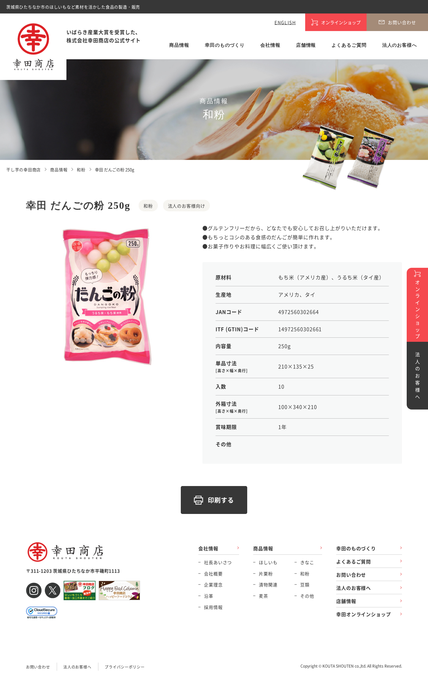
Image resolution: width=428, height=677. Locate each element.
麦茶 (263, 596)
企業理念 (213, 584)
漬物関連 (268, 584)
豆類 (305, 584)
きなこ (307, 562)
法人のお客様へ (399, 45)
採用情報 (213, 607)
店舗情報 (306, 45)
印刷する (221, 500)
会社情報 (270, 45)
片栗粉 (266, 573)
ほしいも (268, 562)
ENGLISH (285, 22)
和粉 (305, 573)
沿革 (208, 596)
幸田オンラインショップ (363, 614)
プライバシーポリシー (124, 666)
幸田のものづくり (225, 45)
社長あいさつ (218, 562)
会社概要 (213, 573)
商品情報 (179, 45)
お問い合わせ (351, 574)
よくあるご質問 (348, 45)
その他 (307, 596)
